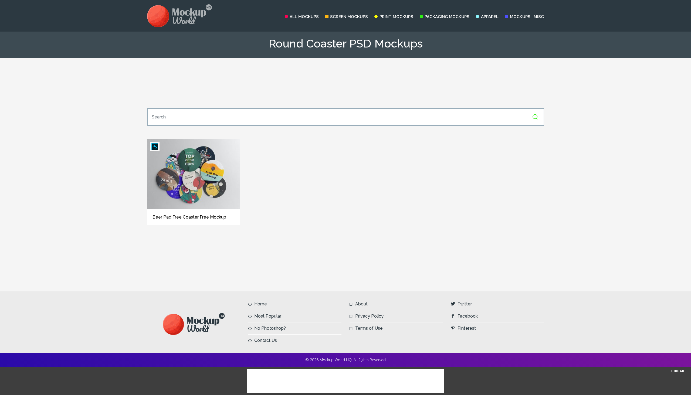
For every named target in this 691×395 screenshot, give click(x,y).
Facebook (468, 316)
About (361, 304)
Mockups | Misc (527, 16)
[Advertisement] (345, 83)
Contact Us (265, 340)
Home (260, 304)
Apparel (489, 16)
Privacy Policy (369, 316)
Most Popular (267, 316)
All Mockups (304, 16)
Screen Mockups (349, 16)
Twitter (465, 304)
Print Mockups (396, 16)
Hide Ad (677, 371)
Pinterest (467, 328)
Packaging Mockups (447, 16)
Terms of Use (369, 328)
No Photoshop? (270, 328)
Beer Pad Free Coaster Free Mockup (189, 217)
